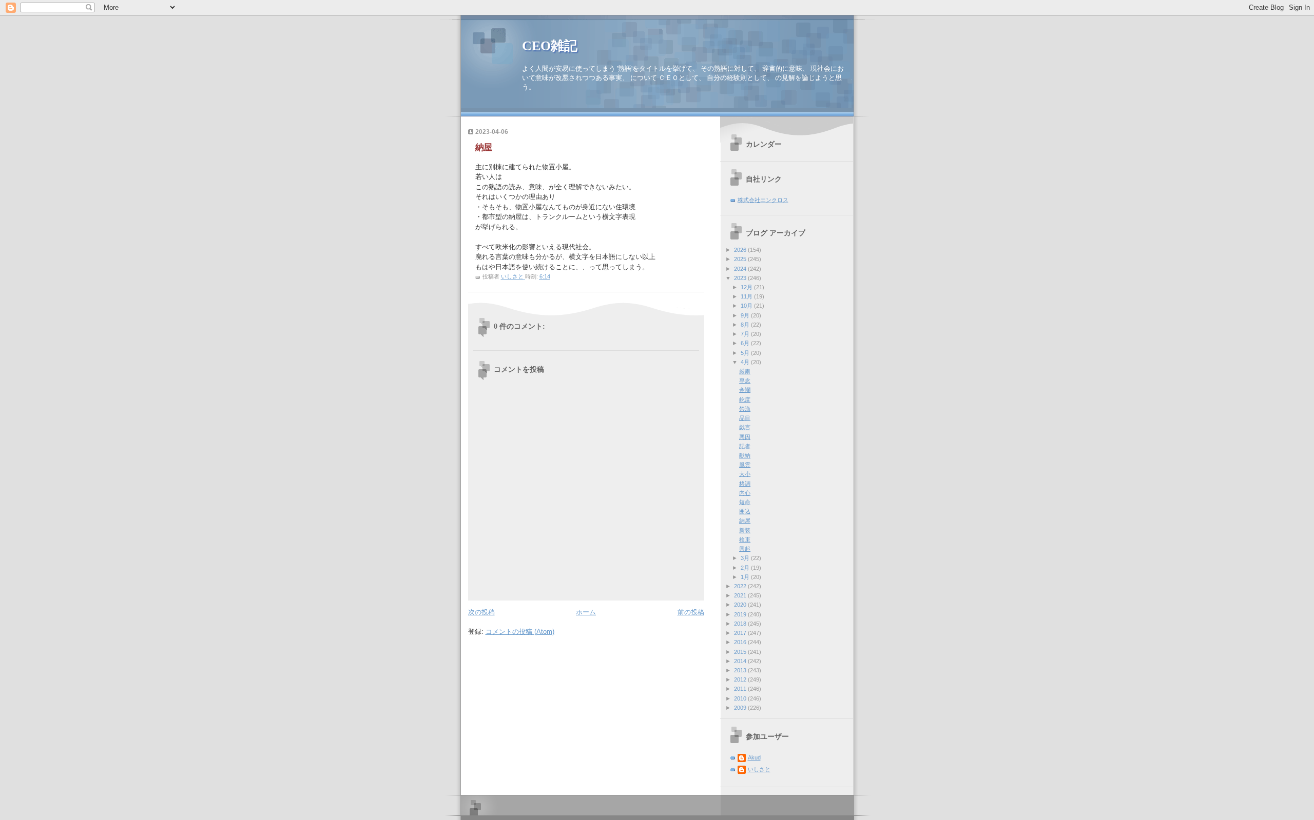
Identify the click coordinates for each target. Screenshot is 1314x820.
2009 (741, 708)
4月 (746, 362)
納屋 (744, 520)
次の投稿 (481, 612)
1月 (746, 577)
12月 (747, 287)
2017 (741, 633)
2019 (741, 614)
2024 (741, 269)
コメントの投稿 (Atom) (520, 631)
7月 (746, 334)
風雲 (744, 465)
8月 (746, 325)
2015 (741, 652)
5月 (746, 353)
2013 (741, 670)
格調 (744, 484)
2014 (741, 661)
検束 (744, 539)
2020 (741, 605)
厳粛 (744, 371)
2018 (741, 624)
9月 (746, 315)
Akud (754, 757)
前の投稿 (691, 612)
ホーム (586, 612)
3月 (746, 558)
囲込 (744, 511)
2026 (741, 250)
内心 (744, 493)
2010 (741, 698)
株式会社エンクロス (763, 200)
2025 (741, 259)
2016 (741, 642)
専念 (744, 380)
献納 (744, 455)
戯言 (744, 427)
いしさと (759, 769)
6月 (746, 343)
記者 (744, 446)
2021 (741, 595)
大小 (744, 474)
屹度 (744, 399)
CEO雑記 (549, 45)
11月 (747, 296)
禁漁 (744, 409)
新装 (744, 530)
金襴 (744, 390)
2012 (741, 679)
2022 (741, 586)
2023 (741, 278)
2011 (741, 689)
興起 (744, 549)
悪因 (744, 437)
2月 (746, 568)
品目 (744, 418)
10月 (747, 306)
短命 (744, 502)
